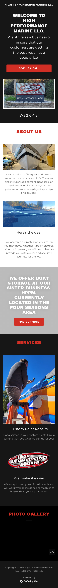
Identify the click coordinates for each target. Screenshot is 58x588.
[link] (29, 4)
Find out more (29, 322)
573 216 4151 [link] (29, 115)
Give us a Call (29, 68)
